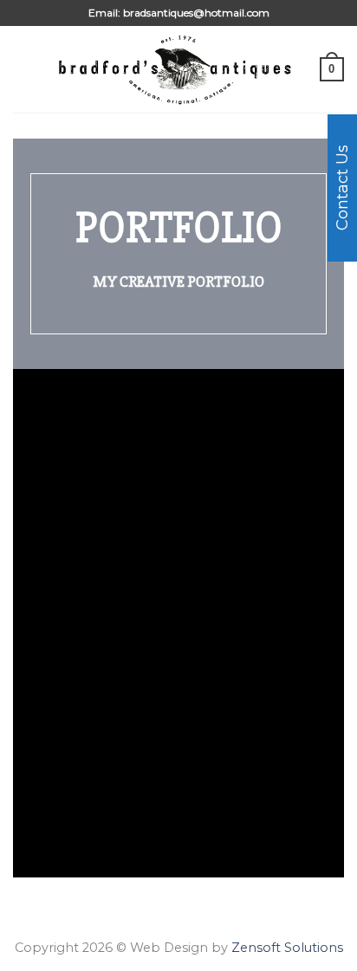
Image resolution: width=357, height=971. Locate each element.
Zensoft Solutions (287, 947)
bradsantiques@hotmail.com (196, 12)
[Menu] (23, 69)
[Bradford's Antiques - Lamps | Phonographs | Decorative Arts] (177, 69)
